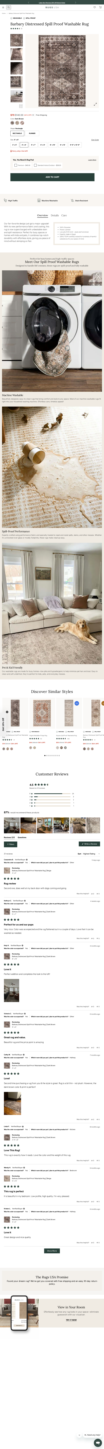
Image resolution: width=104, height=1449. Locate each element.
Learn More (92, 160)
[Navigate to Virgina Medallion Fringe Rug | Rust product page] (42, 713)
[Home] (52, 7)
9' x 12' (62, 145)
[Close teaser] (7, 712)
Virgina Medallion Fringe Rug (38, 735)
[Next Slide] (98, 825)
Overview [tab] (42, 215)
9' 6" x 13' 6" (75, 145)
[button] (16, 28)
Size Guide (95, 140)
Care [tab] (64, 215)
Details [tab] (55, 215)
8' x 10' (52, 145)
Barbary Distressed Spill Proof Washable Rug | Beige (31, 872)
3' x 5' (14, 145)
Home (4, 13)
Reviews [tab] (9, 837)
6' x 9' (42, 145)
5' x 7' (33, 145)
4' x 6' (24, 145)
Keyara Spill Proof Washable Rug (66, 735)
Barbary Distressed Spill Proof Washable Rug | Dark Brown (33, 913)
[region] (52, 825)
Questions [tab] (22, 837)
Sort (80, 854)
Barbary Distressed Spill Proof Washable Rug (21, 13)
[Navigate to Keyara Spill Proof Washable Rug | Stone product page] (69, 713)
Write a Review (92, 844)
